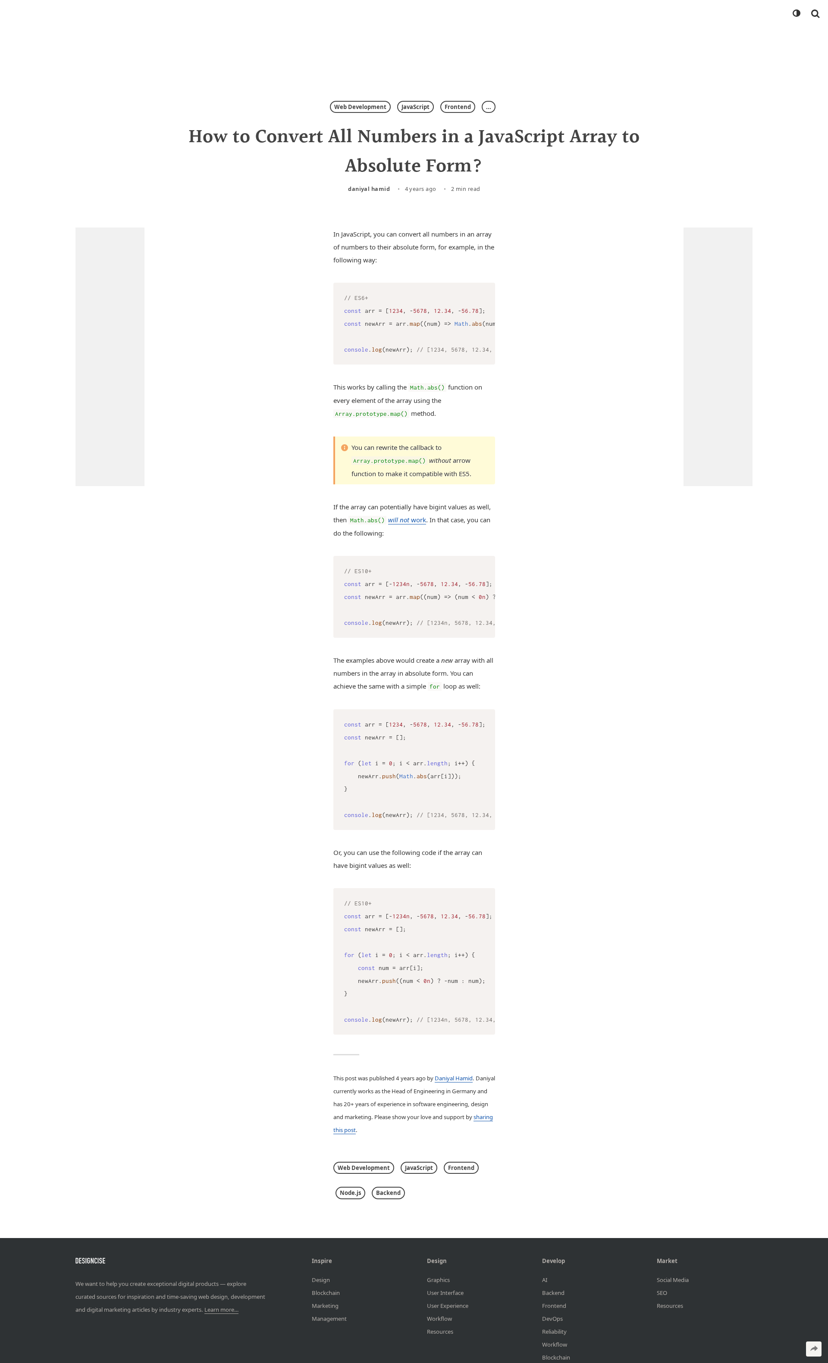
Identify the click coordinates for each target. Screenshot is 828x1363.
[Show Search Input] (815, 13)
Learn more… (221, 1309)
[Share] (814, 1349)
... (488, 107)
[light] (796, 13)
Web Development (360, 107)
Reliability (554, 1331)
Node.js (350, 1193)
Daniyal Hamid (369, 189)
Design (321, 1279)
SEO (662, 1292)
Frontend (458, 107)
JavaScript (415, 107)
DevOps (552, 1318)
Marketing (325, 1305)
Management (329, 1318)
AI (544, 1279)
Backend (388, 1193)
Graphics (438, 1279)
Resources (440, 1331)
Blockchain (326, 1292)
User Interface (445, 1292)
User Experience (447, 1305)
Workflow (439, 1318)
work (407, 519)
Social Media (673, 1279)
